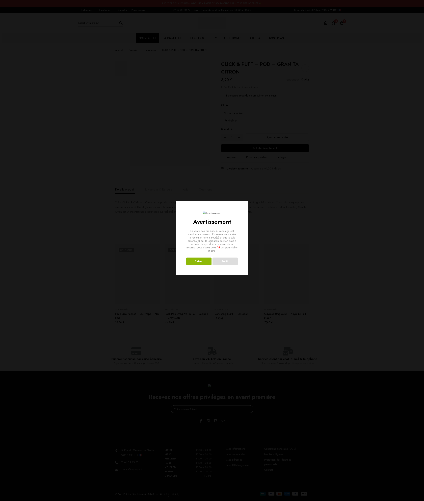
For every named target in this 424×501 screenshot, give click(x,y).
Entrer (199, 261)
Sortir (225, 261)
